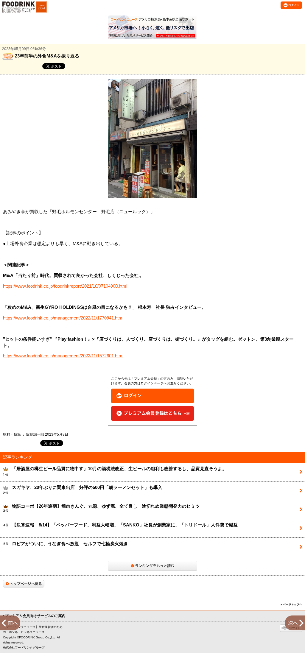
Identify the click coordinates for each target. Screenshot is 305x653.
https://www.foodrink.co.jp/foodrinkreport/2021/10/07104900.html (65, 286)
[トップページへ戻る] (23, 583)
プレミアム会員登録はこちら (152, 413)
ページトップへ (291, 604)
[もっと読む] (152, 566)
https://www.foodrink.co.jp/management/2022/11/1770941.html (63, 318)
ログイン (152, 396)
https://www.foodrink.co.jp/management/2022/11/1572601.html (63, 355)
